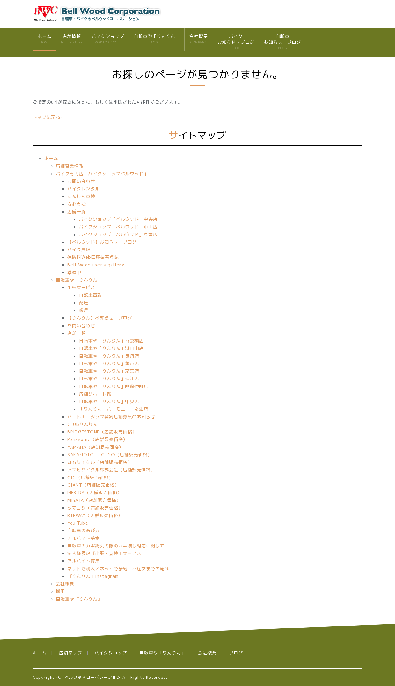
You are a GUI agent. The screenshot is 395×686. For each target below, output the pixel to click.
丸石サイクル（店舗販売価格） (99, 462)
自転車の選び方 (83, 530)
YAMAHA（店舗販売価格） (95, 447)
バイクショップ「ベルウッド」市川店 (118, 227)
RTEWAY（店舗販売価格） (95, 515)
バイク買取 (79, 250)
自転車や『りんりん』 (79, 599)
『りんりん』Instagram (93, 576)
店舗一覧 (76, 212)
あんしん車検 (81, 196)
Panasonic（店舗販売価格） (97, 439)
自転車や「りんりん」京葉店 (109, 371)
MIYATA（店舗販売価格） (94, 500)
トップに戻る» (48, 117)
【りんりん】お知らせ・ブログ (99, 318)
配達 (83, 303)
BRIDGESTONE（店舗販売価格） (102, 432)
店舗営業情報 (70, 166)
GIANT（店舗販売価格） (93, 485)
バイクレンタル (83, 189)
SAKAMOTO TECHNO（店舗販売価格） (109, 455)
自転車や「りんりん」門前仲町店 (113, 386)
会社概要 (198, 38)
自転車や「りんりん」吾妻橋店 (111, 341)
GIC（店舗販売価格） (90, 478)
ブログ (236, 653)
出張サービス (81, 287)
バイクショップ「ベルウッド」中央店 (118, 219)
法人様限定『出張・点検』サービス (104, 553)
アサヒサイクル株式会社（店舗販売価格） (111, 470)
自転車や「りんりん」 (157, 38)
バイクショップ (108, 38)
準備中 (74, 272)
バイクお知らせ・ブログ (235, 41)
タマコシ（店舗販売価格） (95, 508)
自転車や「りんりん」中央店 (109, 401)
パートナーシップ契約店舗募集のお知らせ (111, 417)
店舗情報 (71, 38)
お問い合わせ (81, 181)
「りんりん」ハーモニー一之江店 (113, 409)
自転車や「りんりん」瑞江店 (109, 379)
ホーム (44, 38)
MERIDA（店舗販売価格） (94, 493)
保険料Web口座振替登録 (93, 257)
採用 (60, 591)
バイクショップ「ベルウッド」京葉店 (118, 234)
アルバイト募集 (83, 538)
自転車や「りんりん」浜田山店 (111, 348)
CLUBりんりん (82, 424)
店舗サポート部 (95, 394)
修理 (83, 310)
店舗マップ (70, 653)
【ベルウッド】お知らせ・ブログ (102, 242)
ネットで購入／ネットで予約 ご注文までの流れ (118, 569)
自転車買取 (90, 295)
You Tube (77, 523)
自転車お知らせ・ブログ (282, 41)
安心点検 (76, 204)
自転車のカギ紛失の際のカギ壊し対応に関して (116, 546)
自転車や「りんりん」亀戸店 (109, 364)
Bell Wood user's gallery (95, 265)
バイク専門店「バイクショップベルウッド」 (102, 174)
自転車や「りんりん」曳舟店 (109, 356)
